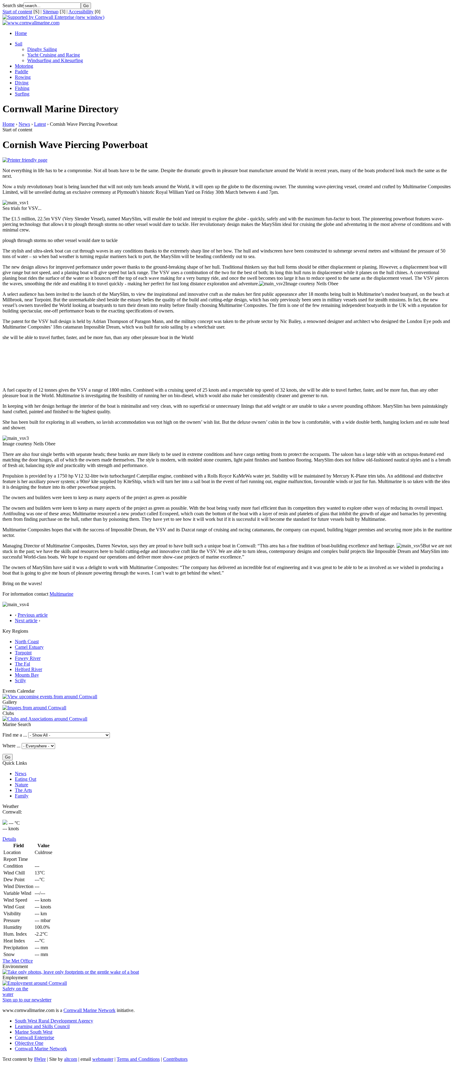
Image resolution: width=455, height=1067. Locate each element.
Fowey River (28, 658)
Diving (21, 82)
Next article (26, 620)
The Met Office (17, 960)
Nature (21, 784)
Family (21, 795)
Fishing (22, 88)
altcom (70, 1059)
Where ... (11, 745)
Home (21, 33)
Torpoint (23, 652)
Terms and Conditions (138, 1059)
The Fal (22, 663)
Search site (13, 5)
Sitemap (50, 11)
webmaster (102, 1059)
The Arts (23, 790)
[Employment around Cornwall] (34, 983)
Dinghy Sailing (42, 49)
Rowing (23, 77)
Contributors (175, 1059)
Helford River (28, 669)
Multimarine (61, 594)
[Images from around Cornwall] (34, 707)
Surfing (22, 93)
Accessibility (80, 11)
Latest (40, 124)
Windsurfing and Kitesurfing (55, 60)
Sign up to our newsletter (26, 999)
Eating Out (25, 779)
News (24, 124)
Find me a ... (14, 735)
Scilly (20, 680)
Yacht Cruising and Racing (53, 54)
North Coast (27, 641)
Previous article (33, 615)
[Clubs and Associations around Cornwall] (44, 718)
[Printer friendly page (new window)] (24, 160)
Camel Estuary (29, 647)
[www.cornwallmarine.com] (30, 22)
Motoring (24, 66)
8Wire (40, 1059)
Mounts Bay (27, 675)
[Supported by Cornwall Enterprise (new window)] (53, 17)
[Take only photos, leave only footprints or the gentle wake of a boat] (70, 972)
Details (9, 839)
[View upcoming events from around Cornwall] (49, 696)
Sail (18, 43)
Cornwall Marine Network (89, 1010)
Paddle (21, 71)
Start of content (17, 11)
